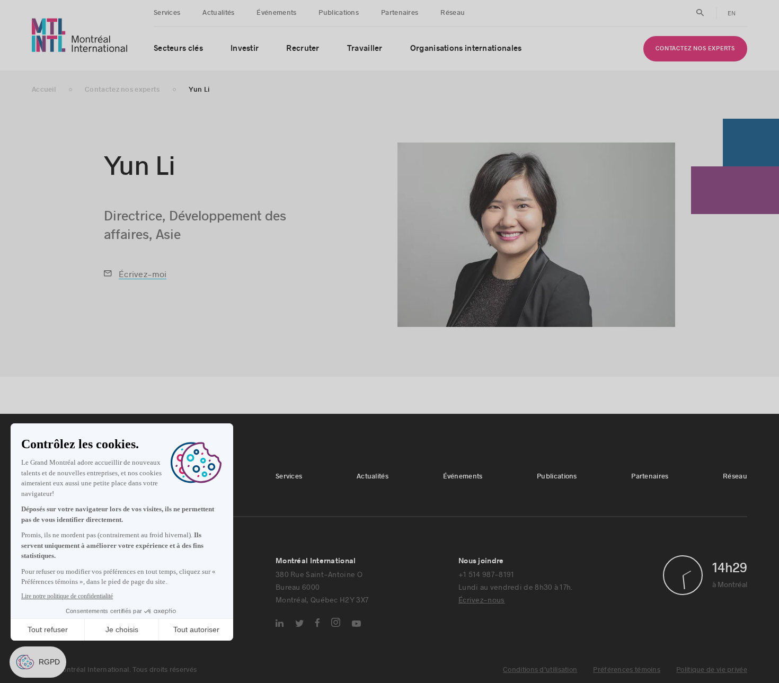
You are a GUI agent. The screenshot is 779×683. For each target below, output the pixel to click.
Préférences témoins (626, 669)
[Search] (700, 13)
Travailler (365, 48)
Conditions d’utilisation (540, 669)
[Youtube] (356, 623)
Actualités (218, 12)
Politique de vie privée (711, 669)
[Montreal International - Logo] (80, 35)
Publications (338, 12)
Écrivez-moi (142, 273)
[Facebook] (317, 622)
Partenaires (399, 12)
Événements (276, 12)
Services (167, 12)
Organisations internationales (466, 48)
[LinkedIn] (279, 623)
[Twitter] (299, 623)
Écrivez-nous (481, 600)
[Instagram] (335, 622)
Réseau (452, 12)
